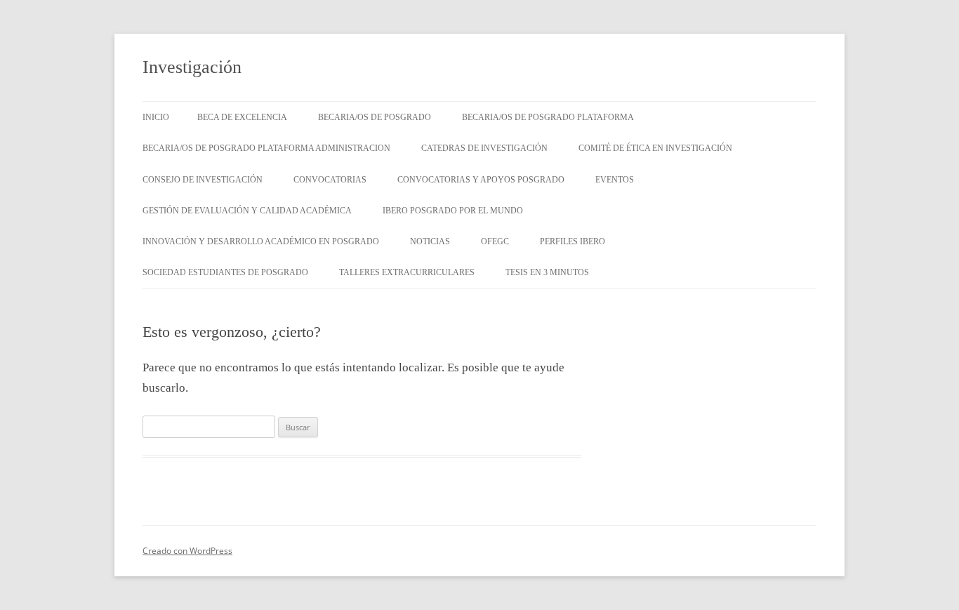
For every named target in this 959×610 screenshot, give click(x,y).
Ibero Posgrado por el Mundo (453, 211)
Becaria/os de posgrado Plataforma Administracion (266, 148)
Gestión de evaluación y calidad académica (247, 211)
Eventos (614, 180)
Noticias (430, 241)
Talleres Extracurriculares (407, 272)
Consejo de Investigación (203, 180)
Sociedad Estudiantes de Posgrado (225, 272)
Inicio (156, 117)
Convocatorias (329, 180)
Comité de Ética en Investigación (655, 148)
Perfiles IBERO (572, 241)
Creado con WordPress (187, 551)
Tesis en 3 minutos (547, 272)
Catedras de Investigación (484, 148)
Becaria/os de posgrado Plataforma (548, 117)
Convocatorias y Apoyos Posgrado (480, 180)
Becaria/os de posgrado (374, 117)
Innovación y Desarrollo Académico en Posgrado (261, 241)
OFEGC (495, 241)
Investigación (192, 67)
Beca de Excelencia (242, 117)
